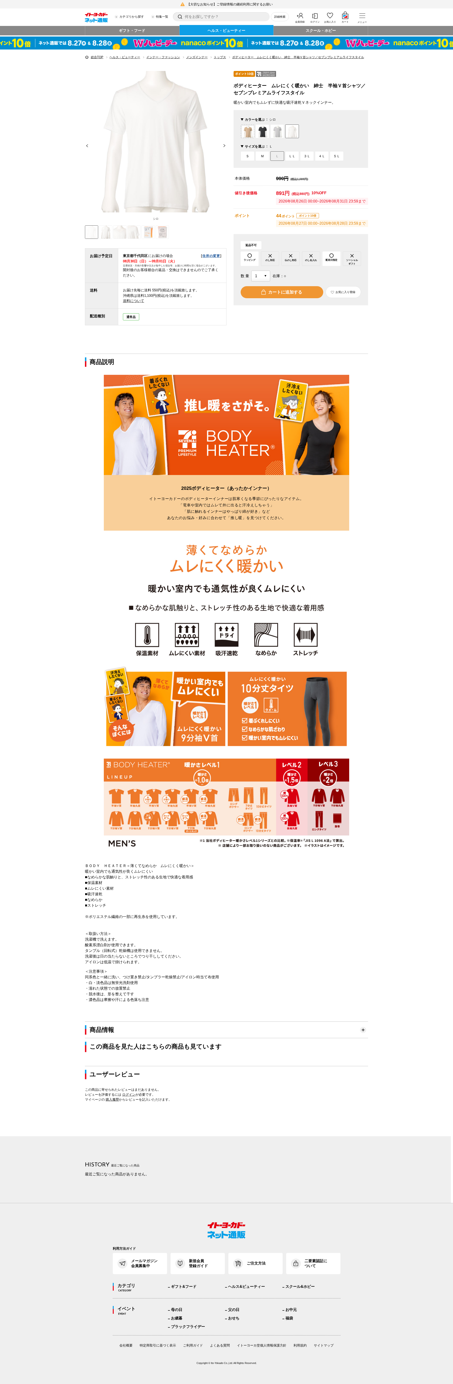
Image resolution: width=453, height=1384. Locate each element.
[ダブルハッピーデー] (226, 43)
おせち (233, 1318)
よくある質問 (220, 1345)
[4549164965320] (105, 232)
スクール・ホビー (321, 31)
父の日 (233, 1310)
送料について (133, 301)
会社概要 (126, 1345)
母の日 (176, 1310)
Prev (85, 146)
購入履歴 (112, 1099)
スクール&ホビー (300, 1287)
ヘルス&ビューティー (246, 1287)
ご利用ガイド (193, 1345)
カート (345, 22)
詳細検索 (279, 16)
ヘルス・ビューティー (226, 31)
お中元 (291, 1310)
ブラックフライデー (188, 1327)
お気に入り (330, 22)
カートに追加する (285, 292)
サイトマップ (324, 1345)
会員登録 (300, 22)
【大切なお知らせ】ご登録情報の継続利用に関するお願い (230, 4)
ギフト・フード (132, 31)
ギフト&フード (184, 1287)
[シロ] (155, 141)
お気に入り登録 (345, 292)
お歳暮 (176, 1318)
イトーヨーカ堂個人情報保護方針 (261, 1345)
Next (226, 146)
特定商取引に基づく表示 (158, 1345)
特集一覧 (162, 16)
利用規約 (300, 1345)
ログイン (315, 22)
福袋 (289, 1318)
